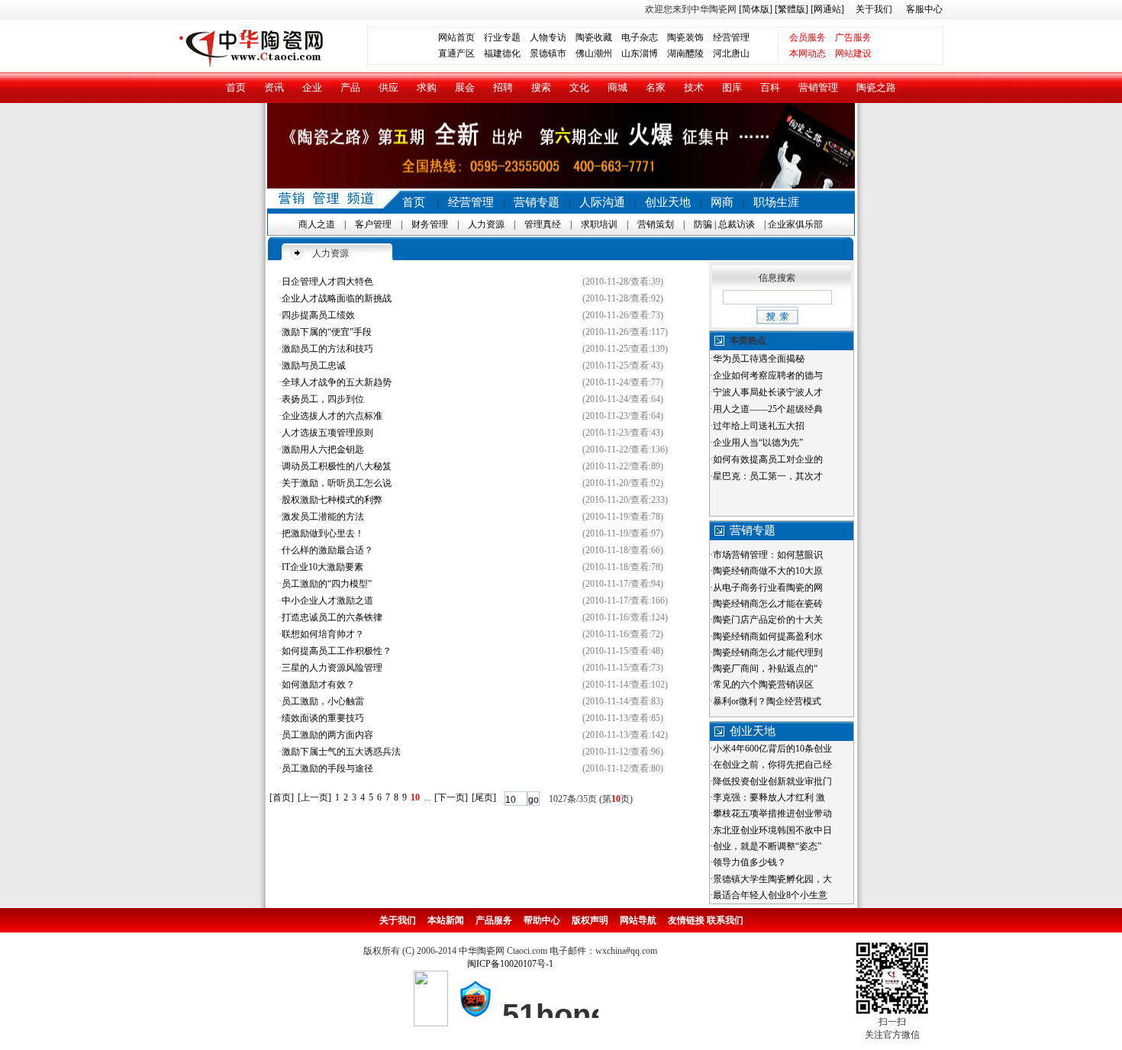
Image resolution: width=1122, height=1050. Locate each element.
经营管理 (731, 37)
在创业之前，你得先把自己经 (772, 764)
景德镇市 (548, 53)
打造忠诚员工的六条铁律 (332, 617)
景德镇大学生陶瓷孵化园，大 (772, 879)
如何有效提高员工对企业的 (768, 459)
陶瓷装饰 (685, 37)
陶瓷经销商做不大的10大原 (768, 570)
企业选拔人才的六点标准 (332, 416)
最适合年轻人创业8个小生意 (770, 895)
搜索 (541, 87)
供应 (388, 87)
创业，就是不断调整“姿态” (767, 846)
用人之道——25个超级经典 (768, 409)
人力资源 (486, 224)
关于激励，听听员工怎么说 (337, 483)
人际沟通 (602, 202)
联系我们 (725, 920)
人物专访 (548, 37)
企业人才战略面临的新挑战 (337, 298)
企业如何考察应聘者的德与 (768, 375)
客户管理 (373, 224)
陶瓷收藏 (594, 37)
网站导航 (638, 920)
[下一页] (451, 797)
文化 (579, 87)
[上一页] (314, 797)
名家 (656, 87)
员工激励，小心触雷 (323, 701)
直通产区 (461, 53)
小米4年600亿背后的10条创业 (772, 748)
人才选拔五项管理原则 (327, 432)
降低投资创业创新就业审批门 (772, 781)
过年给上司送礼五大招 (758, 425)
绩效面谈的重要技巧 (323, 718)
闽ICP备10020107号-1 (510, 963)
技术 (694, 87)
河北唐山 (731, 53)
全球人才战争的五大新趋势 (337, 382)
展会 (465, 87)
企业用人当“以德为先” (758, 442)
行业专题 (502, 37)
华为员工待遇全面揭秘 (758, 358)
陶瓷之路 (876, 87)
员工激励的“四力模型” (327, 583)
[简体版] (755, 9)
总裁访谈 (736, 224)
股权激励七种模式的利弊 (332, 499)
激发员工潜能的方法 (323, 516)
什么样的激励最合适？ (327, 550)
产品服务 (494, 920)
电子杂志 (639, 37)
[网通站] (827, 9)
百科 (770, 87)
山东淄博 (639, 53)
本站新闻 (445, 920)
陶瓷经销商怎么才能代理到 (768, 652)
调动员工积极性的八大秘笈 (337, 466)
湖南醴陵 (685, 53)
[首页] (281, 797)
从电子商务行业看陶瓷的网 (768, 587)
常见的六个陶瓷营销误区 (763, 684)
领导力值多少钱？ (749, 862)
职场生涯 (776, 202)
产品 (350, 87)
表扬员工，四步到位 (323, 399)
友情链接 (686, 920)
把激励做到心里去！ (323, 533)
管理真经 (542, 224)
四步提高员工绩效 (318, 315)
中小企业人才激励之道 (327, 600)
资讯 (274, 87)
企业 (312, 87)
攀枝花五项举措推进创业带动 (772, 813)
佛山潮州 (594, 53)
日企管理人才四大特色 (327, 281)
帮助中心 (542, 920)
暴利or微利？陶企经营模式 (767, 701)
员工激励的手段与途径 (327, 768)
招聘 (503, 87)
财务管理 (429, 224)
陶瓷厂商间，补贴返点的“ (765, 668)
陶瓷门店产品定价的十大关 (768, 619)
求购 (427, 87)
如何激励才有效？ (318, 684)
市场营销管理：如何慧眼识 (768, 554)
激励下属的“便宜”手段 (327, 332)
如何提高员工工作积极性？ (337, 651)
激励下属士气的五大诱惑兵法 (341, 751)
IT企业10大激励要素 (322, 567)
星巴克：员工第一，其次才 (768, 476)
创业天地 (668, 202)
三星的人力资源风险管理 (332, 667)
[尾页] (484, 797)
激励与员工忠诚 (314, 365)
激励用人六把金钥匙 (323, 449)
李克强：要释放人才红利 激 (769, 797)
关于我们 (874, 9)
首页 (236, 87)
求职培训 (599, 224)
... (427, 797)
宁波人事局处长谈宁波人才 (768, 392)
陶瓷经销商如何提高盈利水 (768, 636)
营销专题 (536, 202)
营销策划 (655, 224)
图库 (732, 87)
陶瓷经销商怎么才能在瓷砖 (768, 603)
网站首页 (456, 37)
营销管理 (818, 87)
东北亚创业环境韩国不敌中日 (772, 830)
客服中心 (924, 9)
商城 (617, 87)
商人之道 (316, 224)
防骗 (703, 224)
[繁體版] (790, 9)
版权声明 (590, 920)
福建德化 (502, 53)
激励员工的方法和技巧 (327, 348)
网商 (722, 202)
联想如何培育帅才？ (323, 634)
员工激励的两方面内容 (327, 735)
